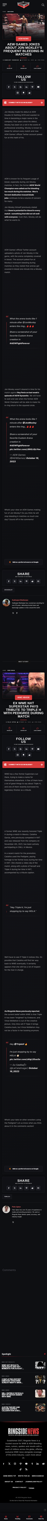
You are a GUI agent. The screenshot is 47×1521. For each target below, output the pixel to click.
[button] (43, 4)
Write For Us (24, 1476)
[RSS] (26, 1469)
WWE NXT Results (8, 1362)
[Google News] (20, 87)
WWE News (5, 1376)
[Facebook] (8, 87)
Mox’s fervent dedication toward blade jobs (21, 194)
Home (4, 11)
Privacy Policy (19, 1487)
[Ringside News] (23, 5)
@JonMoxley (30, 423)
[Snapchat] (23, 93)
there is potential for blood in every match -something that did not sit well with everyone (22, 213)
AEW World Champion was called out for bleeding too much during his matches (22, 188)
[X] (14, 87)
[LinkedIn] (26, 87)
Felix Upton (11, 722)
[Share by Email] (38, 581)
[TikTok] (20, 1469)
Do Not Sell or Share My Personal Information (23, 1500)
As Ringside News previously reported (21, 1011)
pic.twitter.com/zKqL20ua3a (25, 1059)
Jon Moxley (8, 589)
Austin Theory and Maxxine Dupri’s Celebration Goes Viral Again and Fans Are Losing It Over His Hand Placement (12, 1409)
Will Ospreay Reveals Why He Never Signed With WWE (12, 1395)
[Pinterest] (32, 87)
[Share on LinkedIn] (20, 581)
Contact (19, 1481)
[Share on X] (14, 581)
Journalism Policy (33, 1481)
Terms (31, 1488)
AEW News (10, 11)
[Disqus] (23, 1304)
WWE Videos (11, 670)
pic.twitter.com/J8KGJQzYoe (25, 449)
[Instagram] (17, 93)
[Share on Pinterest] (26, 581)
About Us (9, 1481)
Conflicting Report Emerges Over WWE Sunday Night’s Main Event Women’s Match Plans (12, 1381)
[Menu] (5, 5)
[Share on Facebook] (8, 581)
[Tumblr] (32, 1463)
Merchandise (38, 1476)
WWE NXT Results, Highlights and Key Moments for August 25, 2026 (12, 1366)
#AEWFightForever (20, 343)
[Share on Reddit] (32, 581)
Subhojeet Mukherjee (11, 60)
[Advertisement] (20, 938)
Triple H (7, 1196)
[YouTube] (38, 87)
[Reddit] (29, 93)
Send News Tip (9, 1476)
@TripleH (19, 1044)
